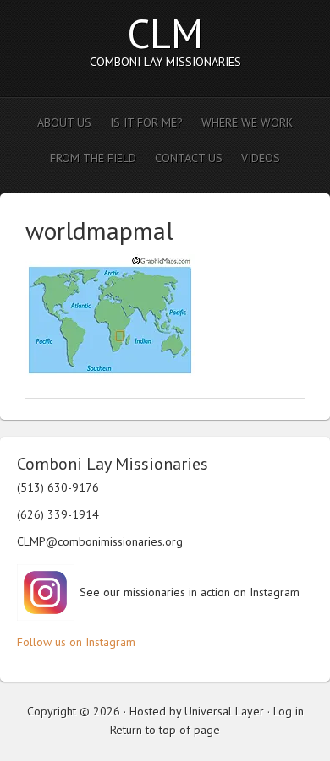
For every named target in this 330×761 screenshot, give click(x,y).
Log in (288, 711)
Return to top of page (165, 729)
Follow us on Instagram (76, 642)
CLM (165, 33)
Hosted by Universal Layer (196, 711)
